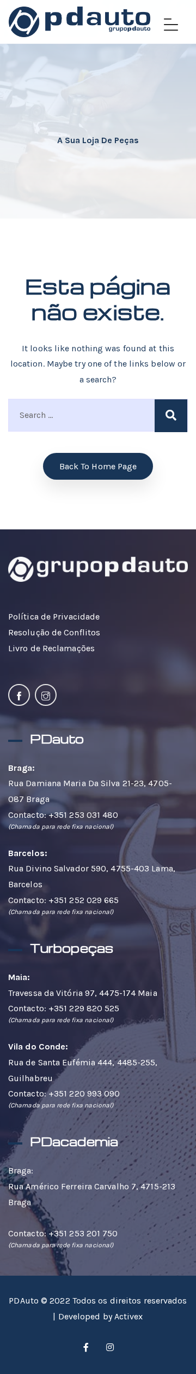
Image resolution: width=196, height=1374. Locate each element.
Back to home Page (98, 466)
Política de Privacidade (54, 616)
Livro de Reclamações (51, 648)
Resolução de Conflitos (54, 632)
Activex (128, 1316)
